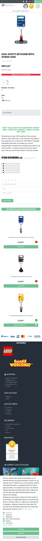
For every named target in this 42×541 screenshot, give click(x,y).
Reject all (21, 533)
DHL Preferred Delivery (13, 519)
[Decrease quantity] (7, 83)
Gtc (7, 430)
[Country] (30, 1)
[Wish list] (32, 1)
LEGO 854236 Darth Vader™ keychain (21, 276)
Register (8, 396)
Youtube (8, 412)
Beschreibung (7, 112)
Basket (8, 386)
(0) (11, 61)
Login (7, 399)
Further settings (8, 525)
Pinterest (8, 414)
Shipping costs (10, 380)
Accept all (21, 529)
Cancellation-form (11, 384)
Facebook (9, 407)
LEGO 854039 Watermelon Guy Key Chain (21, 315)
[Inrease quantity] (7, 81)
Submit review (7, 200)
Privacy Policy (10, 428)
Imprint (8, 432)
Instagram (9, 410)
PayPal (8, 521)
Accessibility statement (13, 424)
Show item (21, 247)
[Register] (27, 1)
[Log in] (23, 1)
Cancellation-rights (11, 382)
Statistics (9, 515)
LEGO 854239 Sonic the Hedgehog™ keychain (21, 237)
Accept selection (21, 537)
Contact (8, 426)
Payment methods (11, 378)
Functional (9, 523)
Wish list (7, 100)
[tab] (21, 113)
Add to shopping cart (20, 325)
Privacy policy (27, 509)
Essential (9, 512)
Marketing (9, 517)
